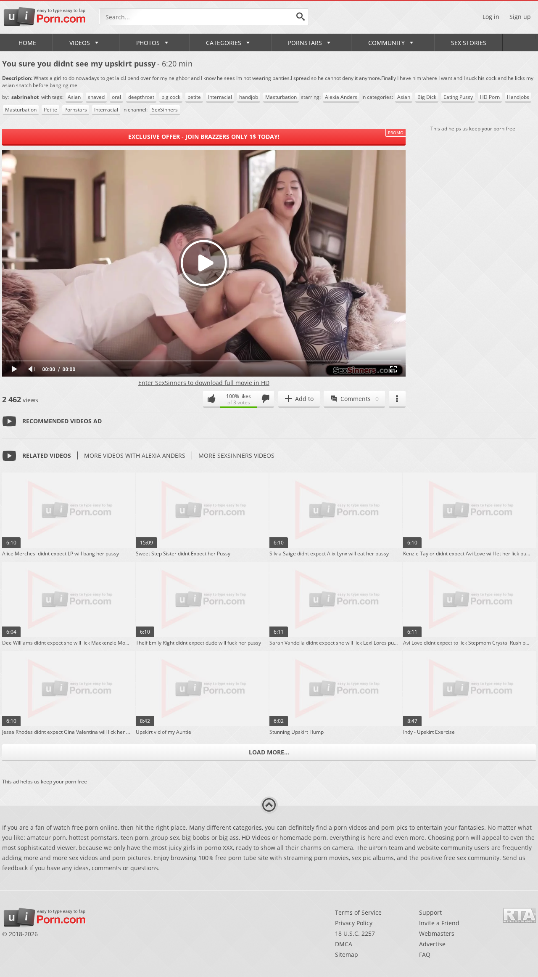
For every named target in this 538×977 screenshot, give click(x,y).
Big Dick (426, 97)
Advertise (432, 944)
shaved (96, 97)
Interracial (220, 97)
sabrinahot (25, 97)
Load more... (269, 752)
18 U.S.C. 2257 (355, 933)
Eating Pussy (458, 97)
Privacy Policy (353, 923)
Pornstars (305, 43)
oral (116, 97)
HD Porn (490, 97)
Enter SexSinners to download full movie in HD (203, 383)
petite (194, 97)
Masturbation (281, 97)
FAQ (424, 954)
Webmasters (436, 933)
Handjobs (518, 97)
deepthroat (141, 97)
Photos (148, 43)
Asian (74, 97)
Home (27, 43)
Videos (79, 43)
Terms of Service (358, 912)
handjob (248, 97)
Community (386, 43)
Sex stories (468, 43)
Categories (223, 43)
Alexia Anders (341, 97)
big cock (170, 97)
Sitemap (346, 954)
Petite (50, 109)
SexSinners (165, 109)
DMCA (343, 944)
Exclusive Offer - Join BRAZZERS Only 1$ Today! (204, 137)
